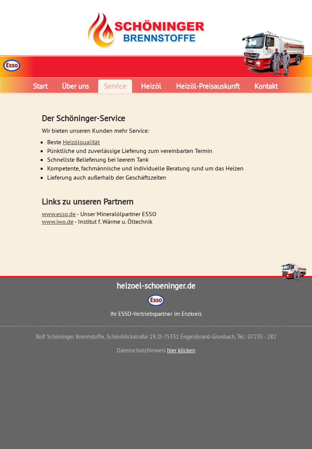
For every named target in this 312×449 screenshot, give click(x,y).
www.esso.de (59, 214)
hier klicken (181, 350)
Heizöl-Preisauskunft (208, 86)
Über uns (75, 86)
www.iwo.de (57, 221)
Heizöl (151, 86)
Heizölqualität (81, 142)
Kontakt (266, 86)
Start (40, 86)
